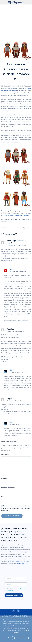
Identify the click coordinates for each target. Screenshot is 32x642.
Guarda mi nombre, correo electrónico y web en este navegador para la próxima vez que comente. (15, 508)
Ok (9, 638)
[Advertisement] (16, 21)
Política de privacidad (20, 615)
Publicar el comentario (12, 516)
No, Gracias (21, 638)
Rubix (12, 269)
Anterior (5, 228)
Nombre (4, 478)
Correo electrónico (8, 488)
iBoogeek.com (23, 563)
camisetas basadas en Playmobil (18, 561)
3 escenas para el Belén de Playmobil (16, 215)
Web (2, 497)
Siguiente (26, 228)
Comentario (5, 454)
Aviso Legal (7, 615)
